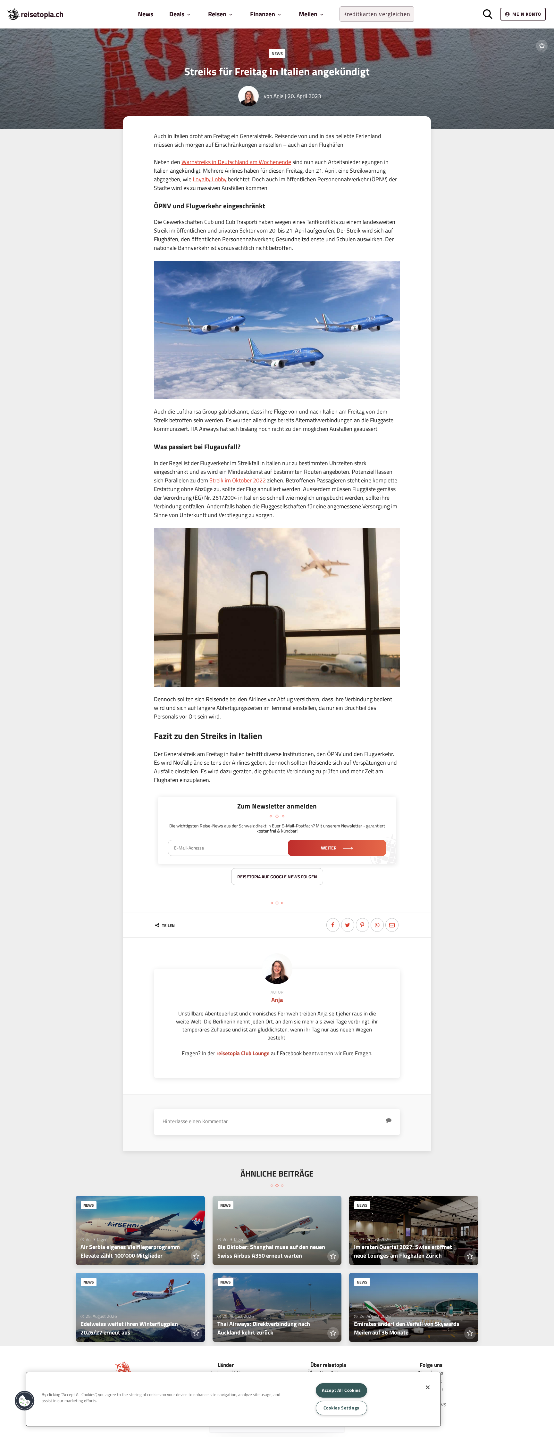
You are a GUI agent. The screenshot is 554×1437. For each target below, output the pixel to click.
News (145, 14)
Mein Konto (526, 14)
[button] (24, 1401)
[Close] (428, 1387)
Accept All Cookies (341, 1390)
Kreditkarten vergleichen (376, 14)
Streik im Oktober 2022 (237, 480)
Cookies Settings (341, 1407)
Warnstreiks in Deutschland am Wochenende (236, 162)
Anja (278, 96)
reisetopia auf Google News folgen (277, 876)
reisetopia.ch (42, 14)
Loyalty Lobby (210, 179)
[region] (233, 1399)
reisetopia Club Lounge (243, 1053)
